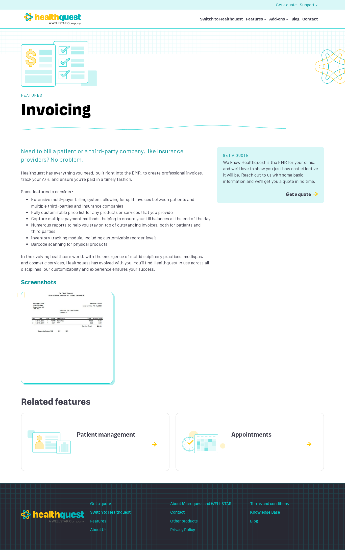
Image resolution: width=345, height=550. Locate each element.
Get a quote (298, 194)
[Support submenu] (316, 5)
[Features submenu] (265, 19)
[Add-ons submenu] (287, 19)
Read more (141, 444)
